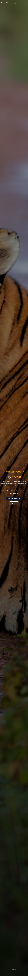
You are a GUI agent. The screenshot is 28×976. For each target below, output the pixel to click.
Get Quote (14, 503)
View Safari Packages (13, 498)
